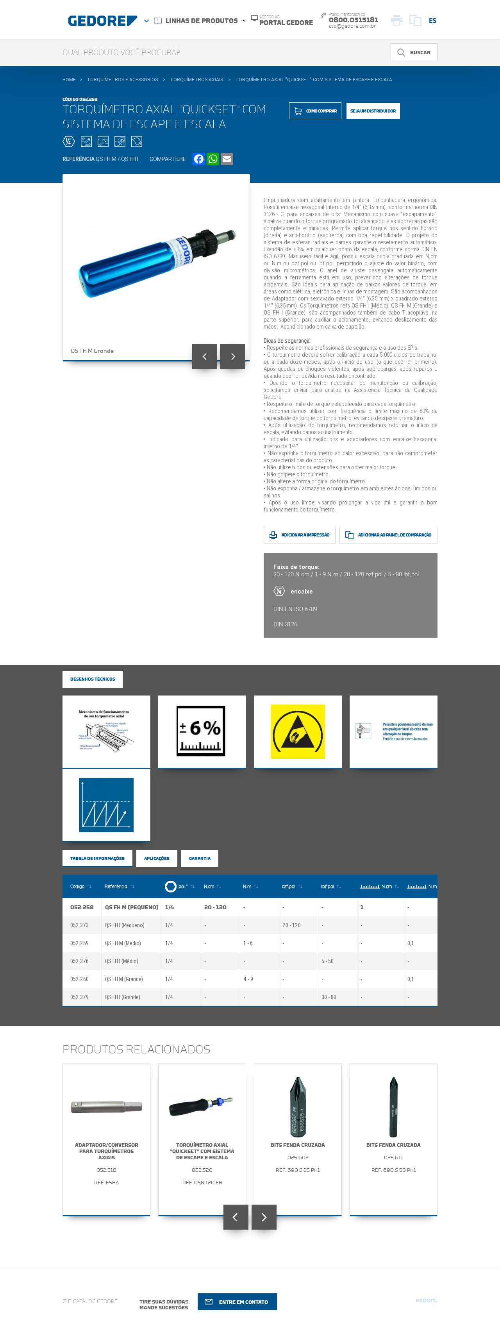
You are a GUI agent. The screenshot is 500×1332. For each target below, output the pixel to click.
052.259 (79, 943)
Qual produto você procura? (121, 53)
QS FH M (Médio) (123, 943)
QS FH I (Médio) (121, 961)
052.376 (79, 961)
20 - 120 (215, 907)
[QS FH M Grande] (156, 268)
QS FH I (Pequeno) (125, 925)
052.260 (79, 979)
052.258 (82, 907)
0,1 (410, 943)
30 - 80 (328, 997)
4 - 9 (248, 979)
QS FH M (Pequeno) (132, 907)
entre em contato (243, 1302)
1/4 (169, 907)
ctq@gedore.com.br (352, 26)
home (69, 79)
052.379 (79, 997)
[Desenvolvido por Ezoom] (426, 1303)
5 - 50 (327, 961)
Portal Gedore (286, 20)
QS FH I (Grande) (122, 997)
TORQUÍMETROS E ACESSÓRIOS (122, 79)
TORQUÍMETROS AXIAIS (196, 79)
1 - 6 (248, 943)
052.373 (79, 925)
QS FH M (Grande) (124, 979)
